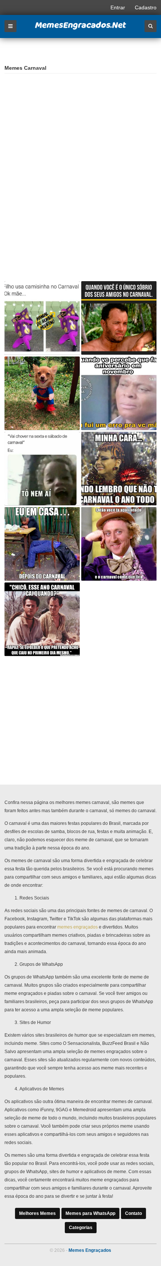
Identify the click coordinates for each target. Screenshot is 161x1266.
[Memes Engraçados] (80, 28)
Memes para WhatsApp (90, 1213)
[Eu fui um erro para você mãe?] (119, 393)
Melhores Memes (37, 1213)
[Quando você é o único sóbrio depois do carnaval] (119, 318)
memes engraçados (77, 927)
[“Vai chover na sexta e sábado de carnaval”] (42, 468)
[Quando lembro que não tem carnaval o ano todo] (119, 468)
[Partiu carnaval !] (42, 393)
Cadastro (146, 7)
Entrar (117, 7)
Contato (133, 1213)
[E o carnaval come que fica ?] (119, 544)
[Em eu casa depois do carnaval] (42, 544)
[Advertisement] (60, 127)
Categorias (80, 1227)
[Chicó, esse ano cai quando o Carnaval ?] (42, 619)
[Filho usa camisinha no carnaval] (42, 318)
